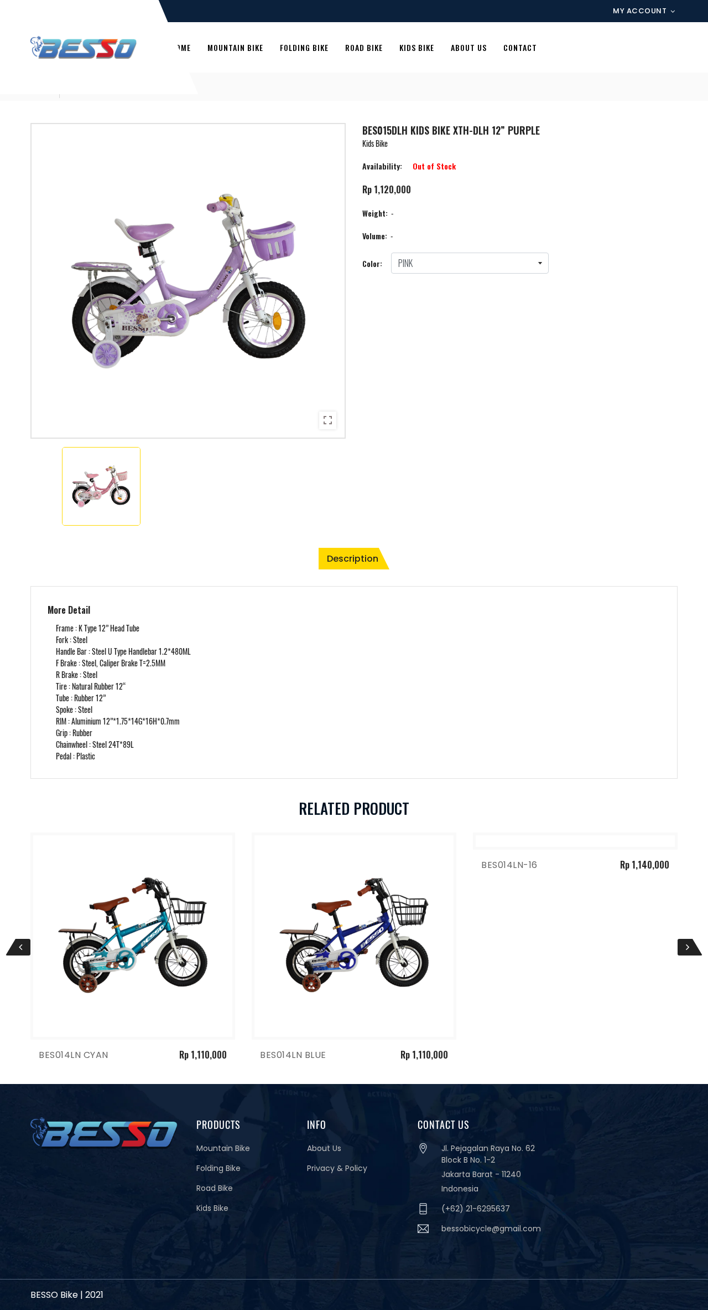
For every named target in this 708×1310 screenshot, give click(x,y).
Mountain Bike (223, 1148)
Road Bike (214, 1188)
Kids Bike (212, 1208)
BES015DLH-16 (512, 865)
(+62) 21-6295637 (475, 1208)
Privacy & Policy (337, 1168)
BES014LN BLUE (72, 1055)
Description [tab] (352, 558)
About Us (324, 1148)
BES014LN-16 (288, 865)
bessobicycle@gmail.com (491, 1228)
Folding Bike (218, 1168)
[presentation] (18, 947)
